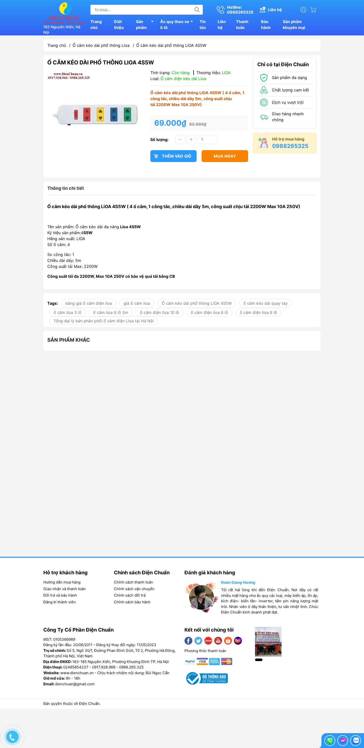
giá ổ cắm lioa (137, 303)
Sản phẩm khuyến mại (294, 24)
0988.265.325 (131, 667)
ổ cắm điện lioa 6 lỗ (209, 312)
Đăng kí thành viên (59, 602)
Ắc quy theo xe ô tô (174, 24)
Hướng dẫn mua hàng (61, 582)
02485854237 (75, 667)
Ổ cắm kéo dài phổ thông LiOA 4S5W (197, 303)
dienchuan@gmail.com (75, 684)
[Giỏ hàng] (314, 10)
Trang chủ (96, 24)
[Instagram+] (208, 641)
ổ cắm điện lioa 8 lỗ (258, 312)
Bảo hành (266, 24)
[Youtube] (218, 641)
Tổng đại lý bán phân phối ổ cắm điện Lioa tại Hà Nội (103, 320)
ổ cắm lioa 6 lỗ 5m (110, 312)
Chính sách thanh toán (133, 582)
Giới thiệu (119, 24)
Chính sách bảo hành (132, 602)
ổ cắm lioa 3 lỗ (67, 312)
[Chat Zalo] (355, 740)
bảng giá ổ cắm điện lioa (88, 303)
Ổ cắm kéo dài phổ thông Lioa (101, 45)
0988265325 (290, 146)
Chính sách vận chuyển (134, 588)
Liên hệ (222, 24)
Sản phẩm (141, 24)
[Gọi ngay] (329, 740)
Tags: (52, 303)
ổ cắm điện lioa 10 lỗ (159, 312)
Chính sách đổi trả (130, 595)
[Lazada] (238, 641)
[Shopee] (228, 641)
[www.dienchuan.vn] (64, 12)
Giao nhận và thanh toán (64, 588)
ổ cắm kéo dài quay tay (265, 303)
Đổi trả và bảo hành (60, 595)
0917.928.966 (103, 667)
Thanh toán (242, 24)
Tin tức (203, 24)
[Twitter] (198, 641)
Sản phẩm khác (68, 340)
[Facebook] (188, 641)
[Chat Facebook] (342, 740)
